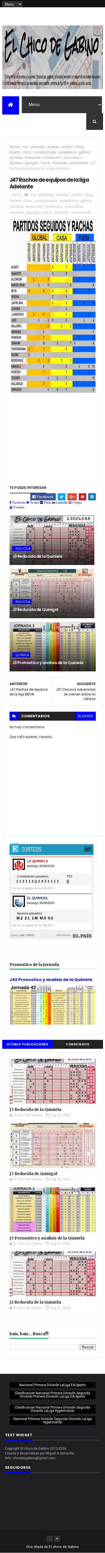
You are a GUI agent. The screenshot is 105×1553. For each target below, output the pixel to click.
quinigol (31, 162)
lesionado (33, 157)
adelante (38, 146)
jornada (16, 157)
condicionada (45, 152)
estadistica (67, 152)
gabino (84, 152)
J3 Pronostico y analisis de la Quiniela (47, 662)
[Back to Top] (57, 1539)
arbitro (67, 146)
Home (14, 146)
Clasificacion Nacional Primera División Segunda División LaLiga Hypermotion (52, 1409)
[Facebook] (49, 1539)
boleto (15, 152)
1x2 (25, 146)
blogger (85, 716)
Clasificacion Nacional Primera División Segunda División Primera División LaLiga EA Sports (52, 1394)
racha (45, 162)
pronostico (72, 157)
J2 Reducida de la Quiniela (35, 1302)
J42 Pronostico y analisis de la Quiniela (51, 979)
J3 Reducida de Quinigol (35, 609)
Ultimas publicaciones (27, 1044)
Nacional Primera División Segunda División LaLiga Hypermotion (52, 1420)
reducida (59, 162)
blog (79, 146)
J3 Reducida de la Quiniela (37, 556)
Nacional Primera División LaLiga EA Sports (52, 1385)
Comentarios (78, 1044)
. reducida (22, 548)
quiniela (16, 162)
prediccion (52, 157)
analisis (53, 146)
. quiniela (21, 655)
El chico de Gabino (64, 1547)
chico (27, 152)
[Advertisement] (53, 433)
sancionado (78, 162)
